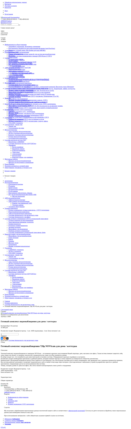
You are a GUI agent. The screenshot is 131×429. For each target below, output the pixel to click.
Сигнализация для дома (16, 128)
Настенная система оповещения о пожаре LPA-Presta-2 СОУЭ (30, 56)
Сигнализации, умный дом (13, 124)
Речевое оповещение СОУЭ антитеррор (18, 110)
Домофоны (12, 145)
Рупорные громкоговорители (18, 95)
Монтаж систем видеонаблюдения (19, 161)
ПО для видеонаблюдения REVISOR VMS (22, 64)
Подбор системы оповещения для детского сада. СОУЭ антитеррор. (32, 104)
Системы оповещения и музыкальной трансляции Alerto (26, 102)
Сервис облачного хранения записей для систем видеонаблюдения (31, 54)
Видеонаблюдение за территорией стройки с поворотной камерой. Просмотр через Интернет (41, 87)
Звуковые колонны (14, 97)
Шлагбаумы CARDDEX (16, 142)
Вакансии (8, 7)
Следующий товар (7, 309)
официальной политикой (76, 410)
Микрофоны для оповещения (18, 99)
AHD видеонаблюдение (12, 68)
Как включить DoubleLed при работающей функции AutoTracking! (31, 48)
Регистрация (9, 14)
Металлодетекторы (11, 130)
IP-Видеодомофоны (18, 150)
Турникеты (8, 118)
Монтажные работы (11, 159)
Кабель (10, 109)
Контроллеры (16, 155)
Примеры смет (13, 401)
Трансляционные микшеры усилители (21, 92)
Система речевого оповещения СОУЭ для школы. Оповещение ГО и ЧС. (33, 96)
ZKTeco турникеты (14, 121)
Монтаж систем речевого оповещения (20, 162)
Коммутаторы (12, 57)
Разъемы (11, 111)
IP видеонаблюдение (11, 52)
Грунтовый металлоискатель (17, 138)
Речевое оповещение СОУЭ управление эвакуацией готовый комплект (33, 108)
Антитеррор (9, 50)
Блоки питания (13, 107)
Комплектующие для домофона (22, 157)
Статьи (10, 399)
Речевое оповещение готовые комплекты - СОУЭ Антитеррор (28, 80)
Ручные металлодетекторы (17, 136)
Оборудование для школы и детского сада (18, 167)
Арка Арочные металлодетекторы (19, 131)
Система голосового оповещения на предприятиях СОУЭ (28, 117)
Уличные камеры (17, 74)
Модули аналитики (18, 66)
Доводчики (16, 152)
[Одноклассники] (4, 338)
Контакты (8, 4)
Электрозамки (17, 154)
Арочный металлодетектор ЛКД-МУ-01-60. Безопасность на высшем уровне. (35, 106)
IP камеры (11, 56)
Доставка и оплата (11, 6)
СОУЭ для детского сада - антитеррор (21, 111)
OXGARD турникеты (15, 123)
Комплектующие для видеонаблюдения (17, 104)
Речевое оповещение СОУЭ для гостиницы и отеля (26, 119)
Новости (8, 98)
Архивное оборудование (16, 76)
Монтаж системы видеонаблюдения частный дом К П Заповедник (31, 94)
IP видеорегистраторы (15, 54)
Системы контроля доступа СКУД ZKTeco (22, 143)
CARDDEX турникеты (16, 119)
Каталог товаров (10, 171)
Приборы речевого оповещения (18, 100)
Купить (4, 336)
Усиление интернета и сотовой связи (17, 166)
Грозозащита (12, 114)
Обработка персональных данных (16, 2)
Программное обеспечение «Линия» (20, 62)
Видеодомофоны (17, 147)
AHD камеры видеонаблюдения (18, 71)
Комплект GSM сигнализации (18, 52)
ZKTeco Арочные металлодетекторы (20, 133)
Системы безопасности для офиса (19, 87)
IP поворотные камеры (15, 59)
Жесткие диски (13, 112)
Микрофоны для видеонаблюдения (19, 105)
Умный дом (12, 126)
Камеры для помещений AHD (22, 73)
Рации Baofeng (9, 164)
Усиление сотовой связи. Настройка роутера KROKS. (27, 50)
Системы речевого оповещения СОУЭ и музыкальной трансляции (26, 88)
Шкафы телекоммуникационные (19, 116)
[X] (7, 338)
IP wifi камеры (13, 61)
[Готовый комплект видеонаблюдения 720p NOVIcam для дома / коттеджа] (25, 313)
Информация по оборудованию (16, 45)
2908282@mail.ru (6, 21)
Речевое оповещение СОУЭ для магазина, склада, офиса (28, 121)
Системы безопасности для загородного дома (23, 85)
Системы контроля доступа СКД (15, 140)
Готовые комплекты (11, 78)
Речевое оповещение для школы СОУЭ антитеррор (26, 113)
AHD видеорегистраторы (16, 69)
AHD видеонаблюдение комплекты (20, 83)
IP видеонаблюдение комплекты (18, 81)
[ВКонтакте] (2, 338)
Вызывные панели (18, 149)
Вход (6, 11)
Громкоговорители (14, 93)
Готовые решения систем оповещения (20, 90)
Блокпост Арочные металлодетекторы (20, 135)
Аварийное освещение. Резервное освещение (24, 46)
